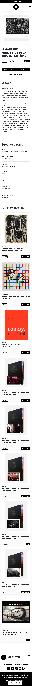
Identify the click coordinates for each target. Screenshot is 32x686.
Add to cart (9, 69)
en (10, 1)
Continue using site (15, 683)
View (27, 544)
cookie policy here (17, 680)
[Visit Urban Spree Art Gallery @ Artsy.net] (23, 668)
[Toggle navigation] (30, 7)
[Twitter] (12, 668)
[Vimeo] (20, 668)
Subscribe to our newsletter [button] (16, 665)
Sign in (15, 1)
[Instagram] (16, 668)
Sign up (21, 1)
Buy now (23, 69)
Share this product (16, 74)
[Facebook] (8, 668)
